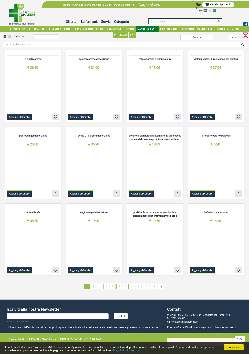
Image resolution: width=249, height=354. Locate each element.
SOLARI (235, 29)
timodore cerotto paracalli (216, 135)
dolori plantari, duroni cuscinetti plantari (216, 59)
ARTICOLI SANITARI (51, 29)
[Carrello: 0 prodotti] (207, 5)
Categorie (121, 22)
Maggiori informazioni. (127, 350)
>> (153, 286)
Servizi (106, 22)
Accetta (234, 347)
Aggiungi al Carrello (19, 117)
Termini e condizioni (225, 327)
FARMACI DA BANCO (147, 29)
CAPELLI (68, 29)
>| (161, 286)
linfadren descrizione (216, 212)
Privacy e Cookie (176, 327)
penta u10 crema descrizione (94, 135)
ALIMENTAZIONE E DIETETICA (24, 29)
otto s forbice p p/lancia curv (155, 59)
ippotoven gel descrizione (33, 135)
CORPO (99, 29)
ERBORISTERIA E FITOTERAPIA (120, 29)
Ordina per (19, 36)
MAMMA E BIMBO (205, 29)
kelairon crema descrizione (94, 59)
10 (145, 286)
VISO (132, 35)
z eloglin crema (33, 59)
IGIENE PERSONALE (169, 29)
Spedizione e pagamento (199, 327)
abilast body (33, 212)
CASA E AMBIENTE (84, 29)
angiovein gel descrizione (94, 212)
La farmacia (89, 22)
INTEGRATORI (187, 29)
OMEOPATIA (223, 29)
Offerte (71, 22)
